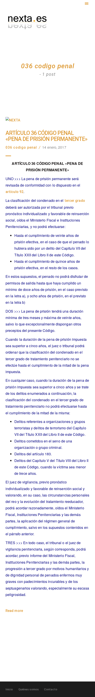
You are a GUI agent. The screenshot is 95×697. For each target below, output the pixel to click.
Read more (14, 611)
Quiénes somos (28, 689)
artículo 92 (14, 192)
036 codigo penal (21, 147)
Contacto (50, 689)
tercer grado (75, 201)
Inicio (9, 689)
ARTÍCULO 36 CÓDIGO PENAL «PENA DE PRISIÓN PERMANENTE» (46, 136)
